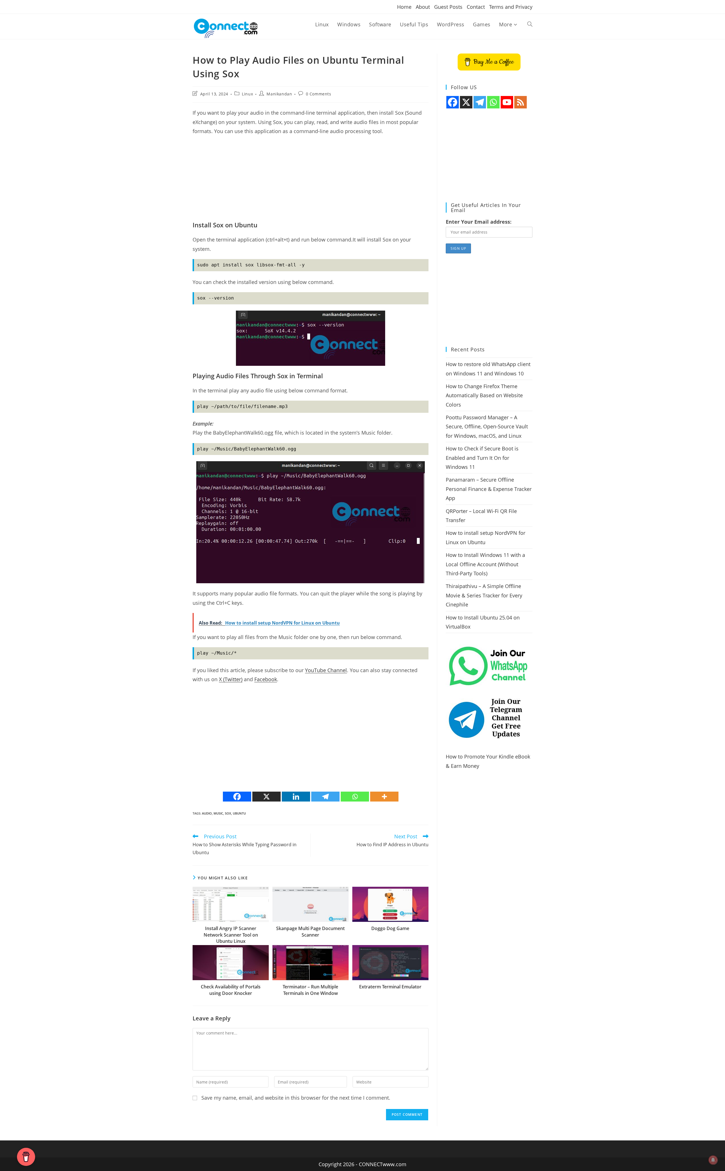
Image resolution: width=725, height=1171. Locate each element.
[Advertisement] (310, 181)
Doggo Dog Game (390, 928)
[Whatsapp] (355, 797)
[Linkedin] (296, 797)
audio (207, 813)
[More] (384, 797)
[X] (266, 797)
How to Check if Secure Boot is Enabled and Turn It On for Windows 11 (482, 457)
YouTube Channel (326, 670)
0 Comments (318, 94)
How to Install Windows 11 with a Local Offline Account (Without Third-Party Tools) (485, 564)
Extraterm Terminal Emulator (390, 987)
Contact (476, 6)
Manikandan (279, 94)
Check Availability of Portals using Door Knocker (231, 990)
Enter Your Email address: (478, 221)
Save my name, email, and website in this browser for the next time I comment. (295, 1097)
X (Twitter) (230, 679)
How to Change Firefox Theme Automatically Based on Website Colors (484, 395)
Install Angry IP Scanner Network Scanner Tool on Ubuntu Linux (231, 934)
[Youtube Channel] (507, 102)
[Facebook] (237, 797)
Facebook (265, 679)
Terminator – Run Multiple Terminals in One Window (310, 990)
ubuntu (239, 813)
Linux (247, 94)
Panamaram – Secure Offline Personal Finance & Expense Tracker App (489, 488)
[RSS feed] (520, 102)
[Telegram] (325, 797)
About (423, 6)
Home (404, 6)
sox (228, 813)
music (218, 813)
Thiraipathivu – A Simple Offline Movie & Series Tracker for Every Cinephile (484, 595)
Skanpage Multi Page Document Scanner (310, 931)
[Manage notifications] (713, 1159)
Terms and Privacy (510, 6)
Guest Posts (448, 6)
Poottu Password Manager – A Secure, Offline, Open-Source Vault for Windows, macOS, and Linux (487, 426)
